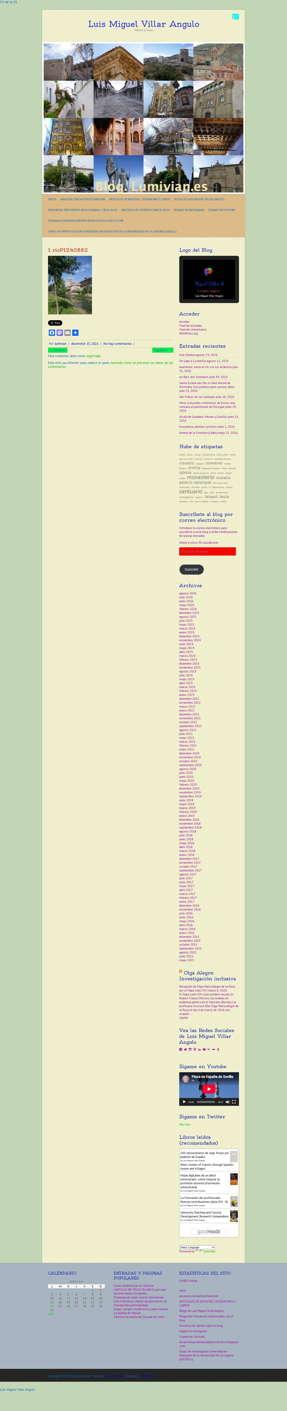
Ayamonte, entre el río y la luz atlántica (205, 367)
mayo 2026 (186, 605)
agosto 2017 (187, 874)
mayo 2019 (186, 804)
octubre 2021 (188, 722)
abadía (182, 454)
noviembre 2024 (190, 640)
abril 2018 (186, 847)
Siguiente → (163, 350)
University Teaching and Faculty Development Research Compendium (204, 1214)
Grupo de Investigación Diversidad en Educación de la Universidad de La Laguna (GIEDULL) (112, 231)
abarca (190, 454)
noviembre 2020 (190, 757)
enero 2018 (186, 855)
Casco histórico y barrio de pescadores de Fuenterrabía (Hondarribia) (140, 1303)
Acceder (184, 322)
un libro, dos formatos (194, 377)
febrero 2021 (188, 745)
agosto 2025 (187, 617)
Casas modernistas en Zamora (133, 1285)
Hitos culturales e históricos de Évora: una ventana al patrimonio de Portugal (207, 405)
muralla (223, 477)
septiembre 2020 (190, 765)
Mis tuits (185, 1124)
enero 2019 (186, 816)
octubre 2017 (188, 866)
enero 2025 (186, 632)
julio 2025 (186, 620)
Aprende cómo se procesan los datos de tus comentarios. (110, 365)
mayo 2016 (186, 921)
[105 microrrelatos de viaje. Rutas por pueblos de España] (234, 1153)
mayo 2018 (186, 843)
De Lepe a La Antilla (192, 361)
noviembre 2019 (190, 792)
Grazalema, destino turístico (198, 427)
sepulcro (199, 497)
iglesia (185, 472)
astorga (197, 454)
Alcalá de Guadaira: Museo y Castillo (203, 417)
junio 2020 (186, 777)
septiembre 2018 (190, 827)
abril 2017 (186, 890)
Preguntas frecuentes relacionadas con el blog (82, 210)
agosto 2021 (187, 730)
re (210, 487)
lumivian (60, 343)
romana (229, 487)
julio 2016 (186, 913)
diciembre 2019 (189, 788)
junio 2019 (186, 800)
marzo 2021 (187, 741)
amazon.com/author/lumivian (82, 199)
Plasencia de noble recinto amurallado (139, 1297)
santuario (190, 491)
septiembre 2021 (190, 726)
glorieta (232, 468)
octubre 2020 (188, 761)
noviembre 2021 (190, 718)
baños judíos (222, 454)
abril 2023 (186, 683)
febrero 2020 (188, 784)
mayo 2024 (186, 648)
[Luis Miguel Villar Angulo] (143, 44)
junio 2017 (186, 882)
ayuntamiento (209, 454)
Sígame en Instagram (189, 210)
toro (191, 501)
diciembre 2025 (189, 613)
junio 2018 (186, 839)
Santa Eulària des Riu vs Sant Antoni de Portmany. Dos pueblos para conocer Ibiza (206, 385)
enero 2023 (186, 695)
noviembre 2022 (190, 702)
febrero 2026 (188, 609)
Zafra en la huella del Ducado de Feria (139, 1317)
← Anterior (58, 350)
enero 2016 (186, 933)
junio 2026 (186, 601)
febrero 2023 (188, 691)
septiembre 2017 (190, 870)
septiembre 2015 (190, 948)
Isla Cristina (187, 355)
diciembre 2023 (189, 663)
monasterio (200, 477)
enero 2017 (186, 901)
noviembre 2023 (190, 667)
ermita (194, 467)
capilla (232, 454)
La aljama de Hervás (127, 1313)
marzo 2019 (187, 808)
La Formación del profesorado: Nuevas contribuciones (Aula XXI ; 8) (204, 1200)
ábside (223, 501)
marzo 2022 (187, 706)
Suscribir (191, 569)
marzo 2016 (187, 929)
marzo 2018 (187, 851)
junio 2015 (186, 956)
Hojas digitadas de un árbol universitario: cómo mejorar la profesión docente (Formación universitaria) (200, 1181)
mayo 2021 (186, 738)
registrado (93, 356)
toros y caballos (202, 501)
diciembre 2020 (189, 753)
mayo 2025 (186, 624)
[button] (200, 289)
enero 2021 (186, 749)
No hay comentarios (117, 343)
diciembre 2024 (189, 636)
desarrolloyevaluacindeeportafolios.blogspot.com (85, 220)
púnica (204, 487)
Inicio (52, 199)
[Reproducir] (184, 1102)
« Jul (51, 1314)
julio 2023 (186, 675)
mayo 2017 (186, 886)
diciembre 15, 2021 (85, 343)
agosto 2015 (187, 952)
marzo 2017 (187, 894)
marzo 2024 (187, 656)
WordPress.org (188, 333)
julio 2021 (186, 734)
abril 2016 (186, 925)
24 (52, 1306)
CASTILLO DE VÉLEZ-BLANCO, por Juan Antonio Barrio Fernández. (140, 1291)
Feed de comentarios (193, 329)
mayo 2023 (186, 679)
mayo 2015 (186, 960)
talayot (211, 496)
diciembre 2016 (189, 905)
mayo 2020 (186, 780)
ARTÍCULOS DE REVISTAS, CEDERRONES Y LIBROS (139, 199)
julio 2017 (186, 878)
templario (183, 501)
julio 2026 (186, 597)
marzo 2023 (187, 687)
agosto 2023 (187, 671)
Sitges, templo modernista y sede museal (141, 1309)
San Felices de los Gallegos (197, 397)
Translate (209, 1251)
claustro (186, 463)
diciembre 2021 (189, 714)
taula (224, 496)
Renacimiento (218, 487)
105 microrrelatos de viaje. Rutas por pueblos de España (204, 1155)
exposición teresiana (211, 468)
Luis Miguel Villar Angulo (143, 24)
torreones (214, 501)
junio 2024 (186, 644)
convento (214, 463)
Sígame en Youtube (221, 210)
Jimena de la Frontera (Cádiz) (198, 433)
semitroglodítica (186, 497)
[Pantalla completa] (234, 1102)
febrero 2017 (188, 898)
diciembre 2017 (189, 859)
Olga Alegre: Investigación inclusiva (207, 976)
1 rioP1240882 (68, 250)
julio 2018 (186, 835)
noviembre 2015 (190, 940)
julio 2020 (186, 773)
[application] (209, 1089)
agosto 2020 (187, 769)
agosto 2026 (187, 593)
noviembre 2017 (190, 862)
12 (68, 1298)
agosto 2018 (187, 831)
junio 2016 (186, 917)
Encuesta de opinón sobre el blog (145, 210)
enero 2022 (186, 710)
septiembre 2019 (190, 796)
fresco (224, 468)
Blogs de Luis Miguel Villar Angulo (199, 199)
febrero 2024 (188, 659)
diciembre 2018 (189, 820)
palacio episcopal (195, 482)
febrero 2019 (188, 812)
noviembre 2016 (190, 909)
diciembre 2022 (189, 699)
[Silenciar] (228, 1102)
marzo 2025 (187, 628)
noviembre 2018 (190, 823)
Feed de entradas (190, 325)
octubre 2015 (188, 944)
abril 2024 (186, 652)
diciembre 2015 (189, 937)
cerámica (198, 459)
